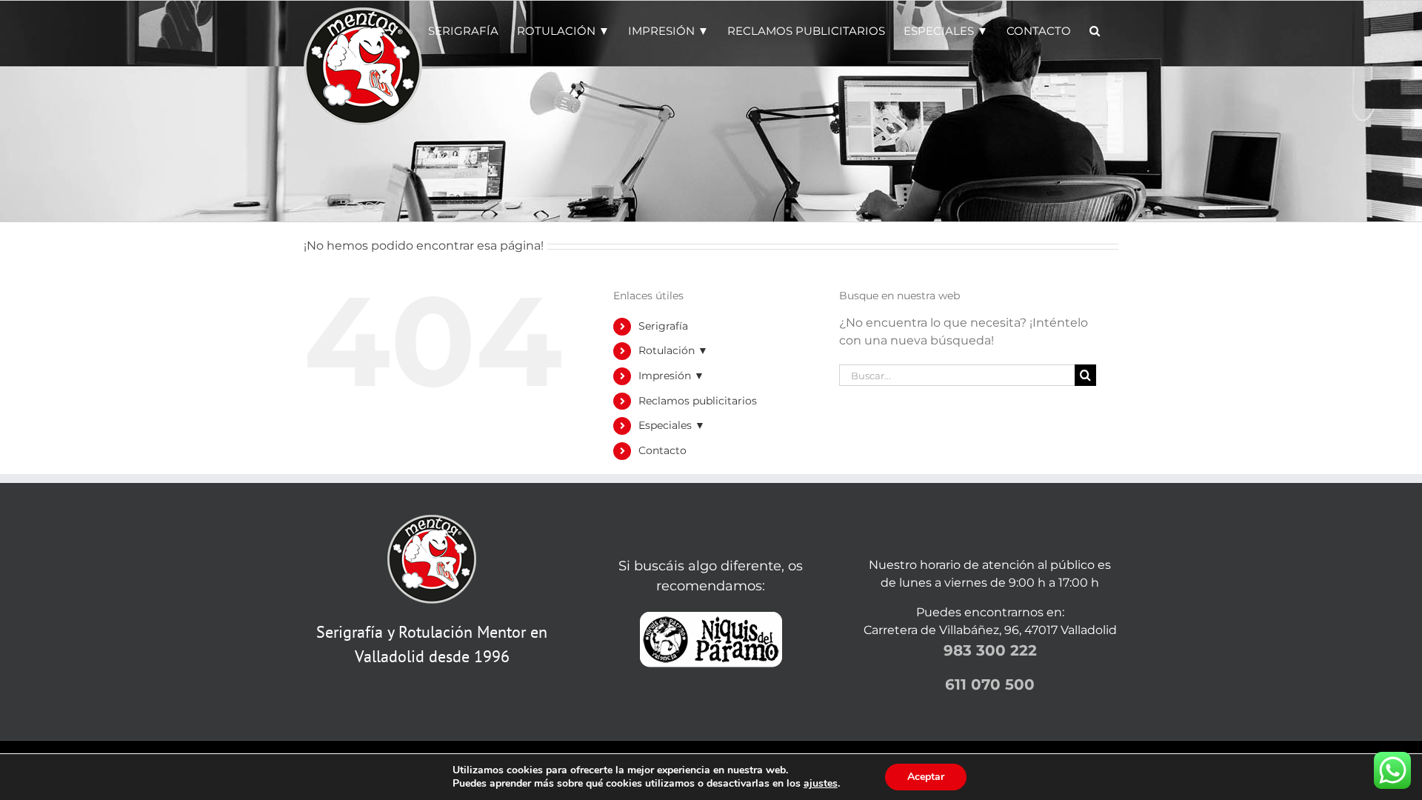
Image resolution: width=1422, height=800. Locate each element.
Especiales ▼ (671, 425)
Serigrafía (663, 326)
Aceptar (925, 777)
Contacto (662, 450)
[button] (1094, 29)
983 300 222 (990, 650)
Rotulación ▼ (673, 350)
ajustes (821, 783)
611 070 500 (990, 684)
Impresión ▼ (671, 375)
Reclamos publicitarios (697, 400)
